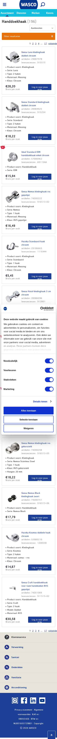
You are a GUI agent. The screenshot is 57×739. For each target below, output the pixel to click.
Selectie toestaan (28, 419)
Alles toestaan (28, 410)
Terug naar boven (51, 735)
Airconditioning (19, 687)
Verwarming (17, 647)
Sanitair (15, 657)
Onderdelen (16, 667)
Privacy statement (23, 709)
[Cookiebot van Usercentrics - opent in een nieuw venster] (41, 309)
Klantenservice (18, 637)
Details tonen (40, 401)
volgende (52, 43)
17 (45, 43)
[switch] (49, 370)
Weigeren (29, 428)
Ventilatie (16, 677)
